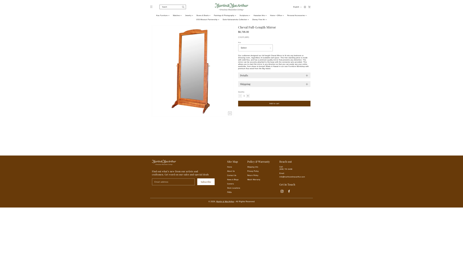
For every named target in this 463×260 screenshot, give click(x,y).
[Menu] (152, 7)
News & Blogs (232, 179)
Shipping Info (252, 167)
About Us (231, 171)
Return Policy (252, 175)
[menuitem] (163, 14)
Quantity (241, 92)
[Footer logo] (164, 162)
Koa (239, 42)
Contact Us (231, 175)
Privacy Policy (253, 171)
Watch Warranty (253, 179)
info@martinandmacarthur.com (292, 177)
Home (229, 167)
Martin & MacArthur (225, 202)
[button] (157, 7)
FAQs (229, 192)
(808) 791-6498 (285, 169)
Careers (230, 183)
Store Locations (233, 188)
